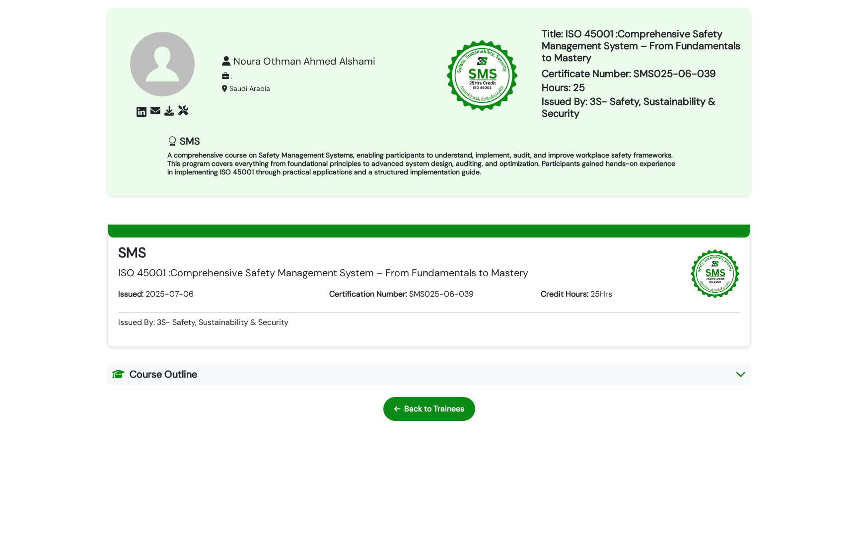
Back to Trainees (434, 408)
